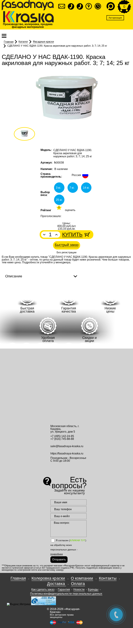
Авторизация (115, 17)
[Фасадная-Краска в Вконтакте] (68, 467)
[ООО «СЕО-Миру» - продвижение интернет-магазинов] (43, 604)
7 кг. (71, 187)
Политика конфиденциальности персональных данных (66, 593)
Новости (79, 589)
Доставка (56, 583)
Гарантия (64, 589)
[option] (66, 100)
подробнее (56, 554)
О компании (82, 578)
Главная (18, 578)
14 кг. (86, 187)
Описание (13, 276)
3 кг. (58, 187)
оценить (70, 210)
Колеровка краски (48, 578)
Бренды (93, 589)
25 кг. (59, 199)
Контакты (108, 578)
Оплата (78, 583)
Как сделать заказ (42, 589)
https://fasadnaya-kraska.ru (66, 453)
